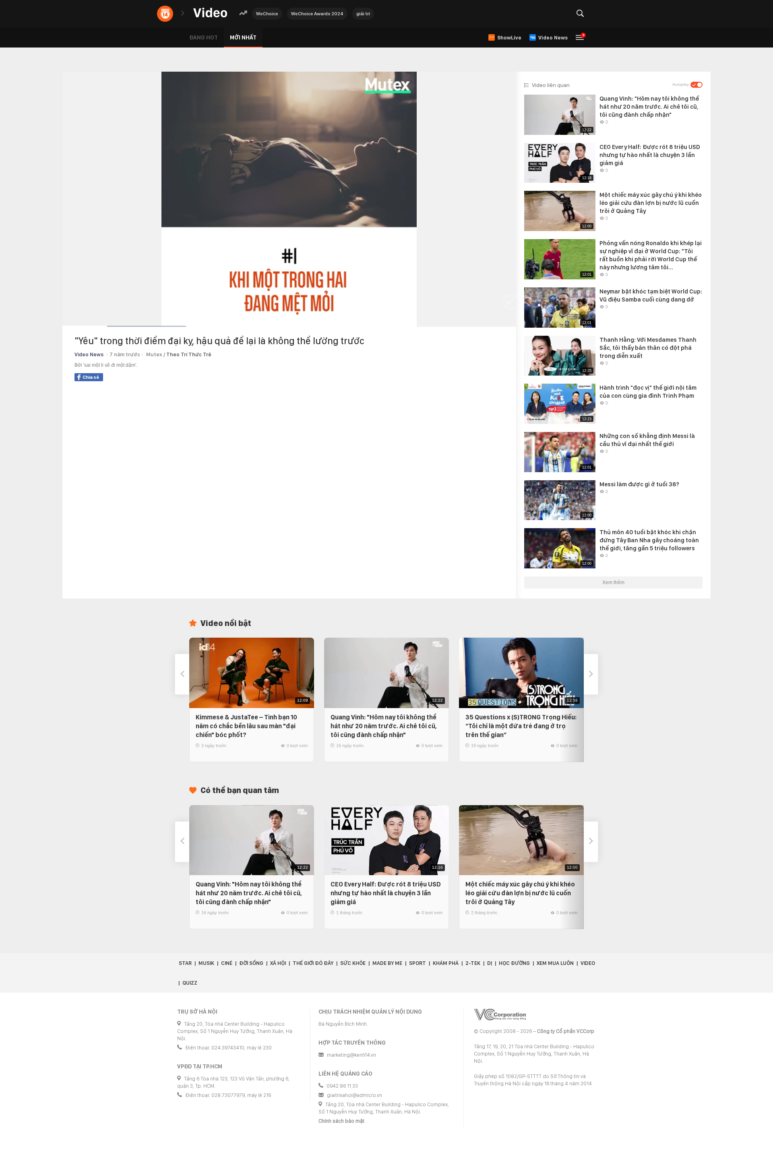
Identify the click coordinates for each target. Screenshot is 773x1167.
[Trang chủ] (210, 13)
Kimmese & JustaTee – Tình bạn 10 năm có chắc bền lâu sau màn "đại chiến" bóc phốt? (246, 726)
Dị (489, 963)
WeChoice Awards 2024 (317, 14)
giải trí (363, 14)
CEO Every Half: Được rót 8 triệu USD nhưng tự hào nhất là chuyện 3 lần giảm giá (386, 893)
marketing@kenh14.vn (351, 1055)
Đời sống (251, 963)
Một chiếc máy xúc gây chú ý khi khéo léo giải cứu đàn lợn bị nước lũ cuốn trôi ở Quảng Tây (520, 893)
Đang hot (203, 37)
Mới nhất (243, 37)
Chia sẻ (91, 377)
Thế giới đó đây (313, 963)
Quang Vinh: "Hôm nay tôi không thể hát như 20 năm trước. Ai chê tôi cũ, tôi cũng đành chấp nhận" (384, 726)
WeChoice (267, 14)
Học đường (514, 963)
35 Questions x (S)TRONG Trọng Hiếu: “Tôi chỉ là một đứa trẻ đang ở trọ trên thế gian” (521, 726)
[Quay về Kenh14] (165, 14)
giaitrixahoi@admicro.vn (354, 1095)
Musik (206, 963)
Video (588, 963)
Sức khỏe (353, 963)
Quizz (189, 983)
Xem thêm (613, 582)
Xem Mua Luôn (555, 963)
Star (185, 963)
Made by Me (387, 963)
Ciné (226, 963)
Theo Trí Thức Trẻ (188, 354)
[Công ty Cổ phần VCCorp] (500, 1014)
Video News (88, 354)
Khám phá (446, 963)
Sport (417, 963)
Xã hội (278, 963)
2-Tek (472, 963)
